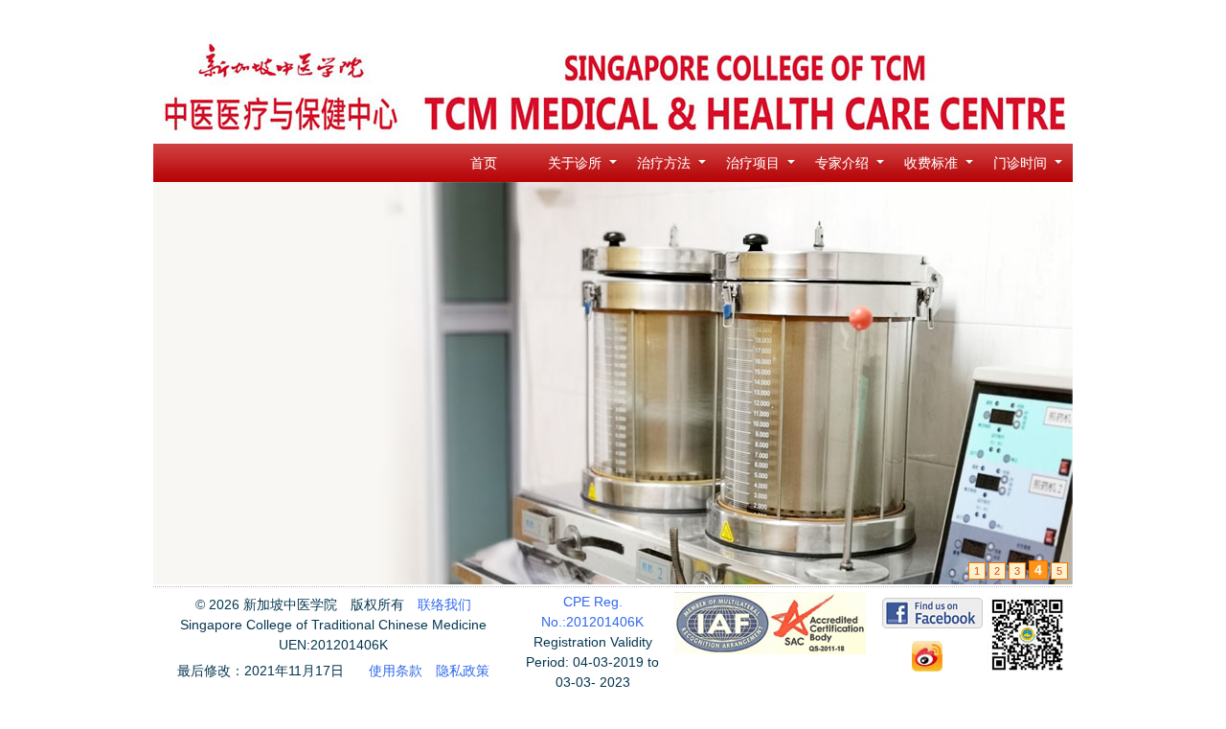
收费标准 (931, 163)
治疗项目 (753, 163)
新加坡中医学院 (626, 19)
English (1037, 19)
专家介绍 (842, 163)
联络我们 (444, 604)
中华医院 (780, 19)
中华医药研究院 (861, 19)
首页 (483, 163)
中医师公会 (713, 19)
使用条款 (395, 670)
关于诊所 (575, 163)
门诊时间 (1020, 163)
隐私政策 (462, 670)
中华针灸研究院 (962, 19)
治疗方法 (664, 163)
